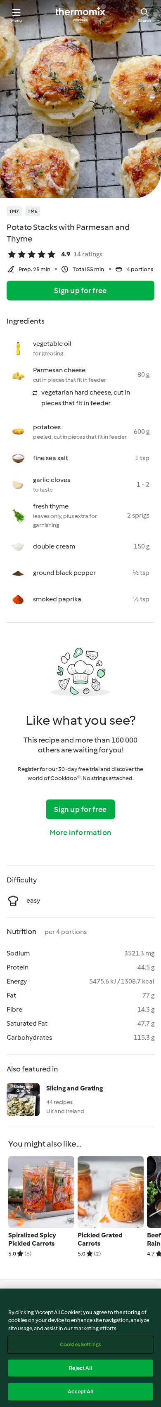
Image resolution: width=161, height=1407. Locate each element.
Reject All (80, 1368)
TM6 (33, 211)
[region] (80, 1348)
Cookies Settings (80, 1344)
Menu (16, 20)
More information (80, 832)
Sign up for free (80, 290)
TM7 (14, 211)
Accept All (80, 1391)
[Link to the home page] (80, 15)
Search (144, 20)
